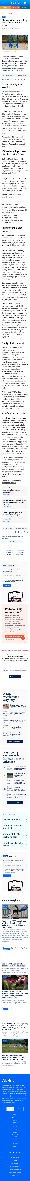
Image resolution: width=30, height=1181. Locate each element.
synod (4, 977)
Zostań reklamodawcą (15, 1169)
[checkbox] (3, 579)
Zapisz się (7, 585)
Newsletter (15, 1130)
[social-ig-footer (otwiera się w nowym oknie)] (19, 1152)
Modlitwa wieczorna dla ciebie (13, 827)
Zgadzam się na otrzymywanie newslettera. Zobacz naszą (14, 580)
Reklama (15, 1139)
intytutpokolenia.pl (9, 483)
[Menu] (5, 3)
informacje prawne (15, 1166)
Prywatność (15, 1175)
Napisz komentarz (15, 677)
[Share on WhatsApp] (27, 79)
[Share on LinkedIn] (18, 79)
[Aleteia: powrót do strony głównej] (15, 2)
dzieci (4, 542)
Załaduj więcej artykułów (15, 741)
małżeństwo (12, 542)
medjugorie (6, 949)
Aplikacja (15, 1132)
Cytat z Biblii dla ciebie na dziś (11, 835)
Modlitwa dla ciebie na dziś (13, 844)
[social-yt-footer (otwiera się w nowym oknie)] (10, 1152)
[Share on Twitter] (21, 79)
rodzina (20, 542)
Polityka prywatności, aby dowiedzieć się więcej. (14, 581)
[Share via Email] (24, 79)
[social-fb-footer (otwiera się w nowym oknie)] (13, 1152)
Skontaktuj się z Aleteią (15, 1172)
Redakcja (17, 28)
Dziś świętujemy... (12, 819)
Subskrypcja (15, 1134)
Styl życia (4, 13)
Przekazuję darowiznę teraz (13, 636)
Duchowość (15, 1122)
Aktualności (15, 1118)
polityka (5, 906)
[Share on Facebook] (15, 79)
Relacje (10, 13)
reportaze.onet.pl (14, 480)
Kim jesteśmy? (15, 1163)
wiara (4, 1040)
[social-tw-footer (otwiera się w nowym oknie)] (16, 1152)
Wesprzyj (14, 7)
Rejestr (5, 7)
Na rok (15, 1146)
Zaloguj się (24, 670)
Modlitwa (24, 7)
